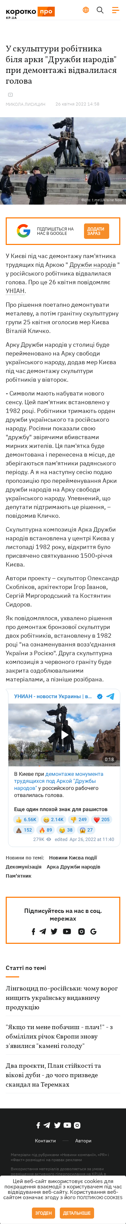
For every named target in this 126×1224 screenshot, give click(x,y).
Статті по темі (26, 968)
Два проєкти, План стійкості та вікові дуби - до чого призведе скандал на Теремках (53, 1075)
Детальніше (77, 1213)
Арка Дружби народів (73, 866)
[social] (33, 931)
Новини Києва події (73, 857)
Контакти (45, 1141)
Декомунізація (24, 866)
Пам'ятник (19, 876)
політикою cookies (100, 1197)
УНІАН (15, 291)
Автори (83, 1141)
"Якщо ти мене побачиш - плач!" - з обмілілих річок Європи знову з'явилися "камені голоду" (59, 1037)
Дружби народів (93, 264)
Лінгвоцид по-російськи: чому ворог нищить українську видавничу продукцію (62, 998)
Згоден (43, 1213)
